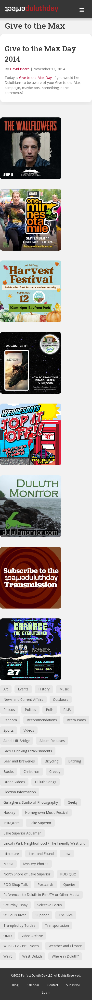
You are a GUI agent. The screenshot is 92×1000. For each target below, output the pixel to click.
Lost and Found (41, 853)
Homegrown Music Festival (46, 812)
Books (8, 771)
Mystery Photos (35, 863)
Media (8, 863)
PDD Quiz (68, 874)
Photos (9, 709)
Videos (29, 730)
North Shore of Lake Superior (26, 874)
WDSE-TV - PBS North (21, 946)
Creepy (54, 771)
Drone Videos (14, 781)
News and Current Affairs (23, 699)
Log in (46, 992)
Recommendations (42, 720)
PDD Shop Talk (15, 884)
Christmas (31, 771)
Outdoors (60, 699)
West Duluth (32, 956)
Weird (8, 956)
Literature (11, 853)
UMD (7, 935)
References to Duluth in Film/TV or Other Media (41, 894)
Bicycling (51, 761)
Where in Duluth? (65, 956)
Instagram (11, 822)
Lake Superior (40, 822)
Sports (8, 730)
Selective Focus (49, 905)
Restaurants (76, 720)
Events (23, 689)
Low (67, 853)
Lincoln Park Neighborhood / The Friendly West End (44, 843)
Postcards (45, 884)
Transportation (57, 925)
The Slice (66, 915)
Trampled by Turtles (19, 925)
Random (10, 720)
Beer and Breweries (19, 761)
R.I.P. (67, 709)
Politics (30, 709)
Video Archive (32, 935)
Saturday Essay (15, 905)
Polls (49, 709)
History (44, 689)
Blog (15, 985)
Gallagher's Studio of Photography (30, 802)
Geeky (73, 802)
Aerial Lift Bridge (16, 740)
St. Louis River (14, 915)
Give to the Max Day (35, 77)
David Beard (19, 69)
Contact (52, 985)
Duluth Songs (45, 781)
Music (64, 689)
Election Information (19, 792)
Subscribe (73, 985)
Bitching (74, 761)
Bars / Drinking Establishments (27, 751)
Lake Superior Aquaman (22, 833)
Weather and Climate (65, 946)
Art (5, 689)
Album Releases (52, 740)
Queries (69, 884)
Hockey (9, 812)
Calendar (32, 985)
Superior (42, 915)
